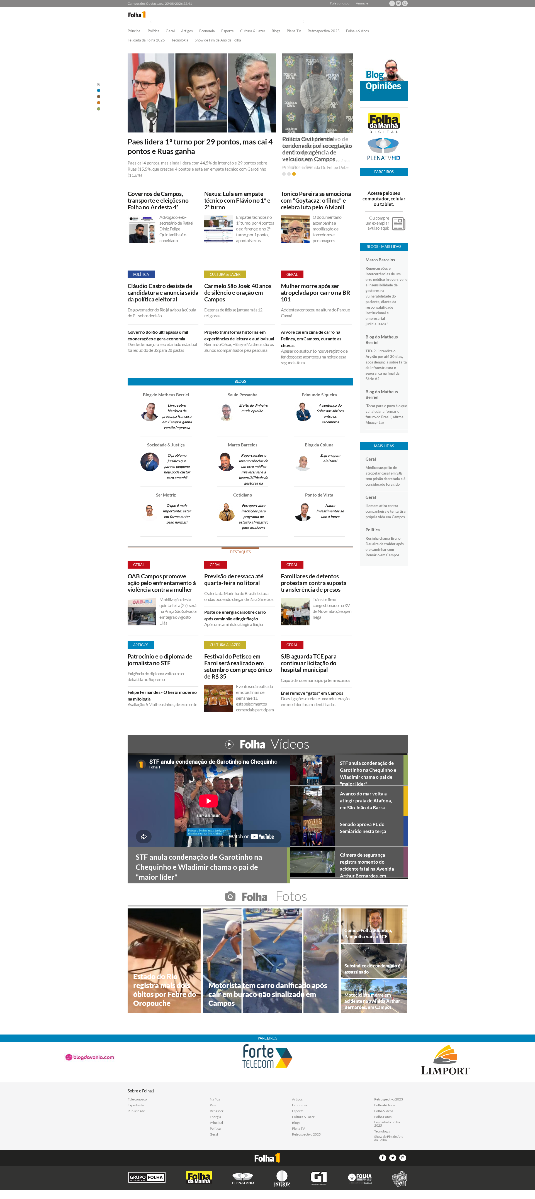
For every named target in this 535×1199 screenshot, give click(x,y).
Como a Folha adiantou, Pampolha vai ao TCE (368, 933)
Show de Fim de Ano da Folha (218, 40)
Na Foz (215, 1099)
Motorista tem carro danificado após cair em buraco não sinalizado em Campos (267, 994)
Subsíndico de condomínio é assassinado (372, 968)
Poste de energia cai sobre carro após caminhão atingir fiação (235, 615)
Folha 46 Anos (357, 31)
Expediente (136, 1105)
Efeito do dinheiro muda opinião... (253, 408)
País (213, 1105)
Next (303, 21)
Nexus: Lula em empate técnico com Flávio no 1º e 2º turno (237, 200)
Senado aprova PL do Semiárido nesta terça (363, 827)
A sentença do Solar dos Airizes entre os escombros (330, 413)
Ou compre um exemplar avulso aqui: (377, 222)
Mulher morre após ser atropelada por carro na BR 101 (315, 292)
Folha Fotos (382, 1117)
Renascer (216, 1111)
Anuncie (362, 3)
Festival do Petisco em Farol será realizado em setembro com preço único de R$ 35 (238, 666)
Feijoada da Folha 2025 (146, 40)
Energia (215, 1117)
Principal (134, 31)
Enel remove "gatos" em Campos (312, 693)
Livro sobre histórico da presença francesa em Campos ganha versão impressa (177, 416)
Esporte (227, 31)
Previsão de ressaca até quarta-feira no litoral (233, 579)
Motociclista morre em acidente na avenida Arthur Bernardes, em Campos (372, 1001)
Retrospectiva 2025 (324, 31)
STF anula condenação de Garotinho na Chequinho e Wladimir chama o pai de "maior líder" (368, 772)
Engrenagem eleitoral (330, 458)
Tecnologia (179, 40)
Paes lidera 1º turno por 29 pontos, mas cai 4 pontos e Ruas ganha (200, 146)
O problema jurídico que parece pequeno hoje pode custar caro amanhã (177, 466)
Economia (207, 31)
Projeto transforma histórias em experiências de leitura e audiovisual (239, 335)
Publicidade (136, 1111)
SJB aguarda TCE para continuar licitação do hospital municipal (309, 663)
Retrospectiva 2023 (388, 1099)
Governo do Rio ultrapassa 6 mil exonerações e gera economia (158, 335)
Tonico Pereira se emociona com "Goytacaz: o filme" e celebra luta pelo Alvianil (316, 200)
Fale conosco (339, 3)
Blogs (276, 31)
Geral (170, 31)
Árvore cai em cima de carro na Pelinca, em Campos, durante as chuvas (311, 338)
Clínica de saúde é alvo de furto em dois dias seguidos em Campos (317, 146)
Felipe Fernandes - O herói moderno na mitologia (162, 695)
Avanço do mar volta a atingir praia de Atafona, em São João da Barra (366, 800)
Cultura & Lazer (252, 31)
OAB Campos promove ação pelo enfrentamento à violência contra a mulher (162, 583)
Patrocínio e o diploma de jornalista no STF (160, 659)
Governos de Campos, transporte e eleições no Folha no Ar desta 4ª (158, 200)
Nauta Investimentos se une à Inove (330, 511)
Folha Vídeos (383, 1111)
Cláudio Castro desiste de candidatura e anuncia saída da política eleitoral (163, 292)
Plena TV (294, 31)
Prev (151, 21)
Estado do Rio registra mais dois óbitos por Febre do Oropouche (164, 990)
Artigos (187, 31)
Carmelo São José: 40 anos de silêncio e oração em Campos (237, 292)
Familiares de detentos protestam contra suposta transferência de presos (314, 583)
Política (153, 31)
